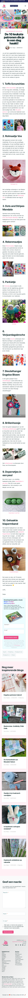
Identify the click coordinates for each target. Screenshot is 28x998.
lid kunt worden (8, 984)
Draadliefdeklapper (14, 571)
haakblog (10, 652)
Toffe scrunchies (8, 128)
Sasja (14, 47)
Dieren (3, 958)
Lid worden (18, 958)
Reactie (5, 892)
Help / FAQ (18, 960)
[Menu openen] (25, 6)
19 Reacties (21, 697)
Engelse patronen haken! (13, 695)
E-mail (6, 630)
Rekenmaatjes (13, 241)
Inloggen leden (14, 5)
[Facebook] (16, 945)
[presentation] (14, 683)
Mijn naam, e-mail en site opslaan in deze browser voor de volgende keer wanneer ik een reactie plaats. (13, 926)
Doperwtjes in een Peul (14, 513)
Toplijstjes (18, 31)
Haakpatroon (10, 31)
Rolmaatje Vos (13, 136)
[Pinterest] (20, 945)
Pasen (3, 970)
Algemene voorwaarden (18, 962)
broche (13, 339)
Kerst (3, 971)
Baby (3, 959)
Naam (5, 914)
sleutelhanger (6, 380)
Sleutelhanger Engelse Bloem (14, 415)
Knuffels (4, 957)
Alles (3, 953)
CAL (3, 964)
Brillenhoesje (12, 422)
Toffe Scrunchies (15, 83)
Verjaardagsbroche (13, 334)
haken (13, 655)
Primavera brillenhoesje (9, 429)
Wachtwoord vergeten (18, 955)
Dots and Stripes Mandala (10, 217)
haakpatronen (18, 652)
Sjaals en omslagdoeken (5, 962)
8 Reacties (20, 865)
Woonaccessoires (6, 960)
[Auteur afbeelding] (7, 48)
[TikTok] (25, 945)
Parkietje (10, 281)
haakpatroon (6, 655)
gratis (5, 652)
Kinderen (4, 966)
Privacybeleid (17, 645)
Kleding (4, 954)
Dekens (4, 955)
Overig (3, 968)
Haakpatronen (18, 957)
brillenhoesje (8, 463)
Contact (17, 953)
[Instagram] (18, 945)
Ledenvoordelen (19, 959)
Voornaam (6, 624)
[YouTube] (23, 945)
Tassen (3, 967)
